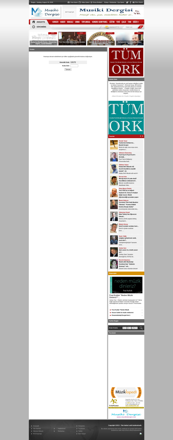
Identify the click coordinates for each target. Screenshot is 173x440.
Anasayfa (36, 426)
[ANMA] (77, 22)
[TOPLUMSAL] (86, 22)
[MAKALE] (70, 22)
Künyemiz (81, 426)
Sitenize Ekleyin (38, 431)
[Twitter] (127, 3)
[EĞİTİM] (112, 22)
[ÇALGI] (124, 22)
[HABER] (62, 22)
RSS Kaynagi (37, 434)
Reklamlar (61, 431)
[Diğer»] (136, 22)
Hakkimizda (61, 428)
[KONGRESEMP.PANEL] (100, 22)
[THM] (129, 22)
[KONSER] (55, 22)
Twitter (80, 431)
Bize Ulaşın (82, 434)
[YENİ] (118, 22)
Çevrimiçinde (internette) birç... (128, 209)
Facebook (81, 428)
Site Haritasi (37, 428)
